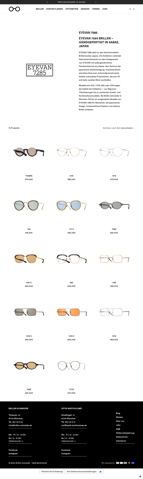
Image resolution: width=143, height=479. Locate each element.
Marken (85, 9)
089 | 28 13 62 (17, 422)
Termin (96, 9)
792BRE (28, 176)
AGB (118, 429)
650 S (28, 282)
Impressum (121, 441)
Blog (118, 413)
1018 (114, 336)
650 (71, 282)
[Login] (133, 9)
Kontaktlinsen (54, 9)
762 (29, 229)
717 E (71, 229)
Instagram (13, 453)
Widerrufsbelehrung (125, 433)
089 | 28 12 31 (70, 422)
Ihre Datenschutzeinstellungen (82, 471)
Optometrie (71, 9)
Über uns (120, 421)
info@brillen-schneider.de (20, 425)
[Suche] (130, 9)
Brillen (40, 9)
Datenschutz (122, 437)
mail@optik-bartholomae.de (74, 425)
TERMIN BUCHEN (15, 441)
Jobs (104, 9)
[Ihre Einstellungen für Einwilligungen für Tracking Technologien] (140, 476)
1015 (71, 176)
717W (71, 389)
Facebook (13, 450)
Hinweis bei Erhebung (52, 471)
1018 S (29, 336)
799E (114, 229)
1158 (114, 282)
